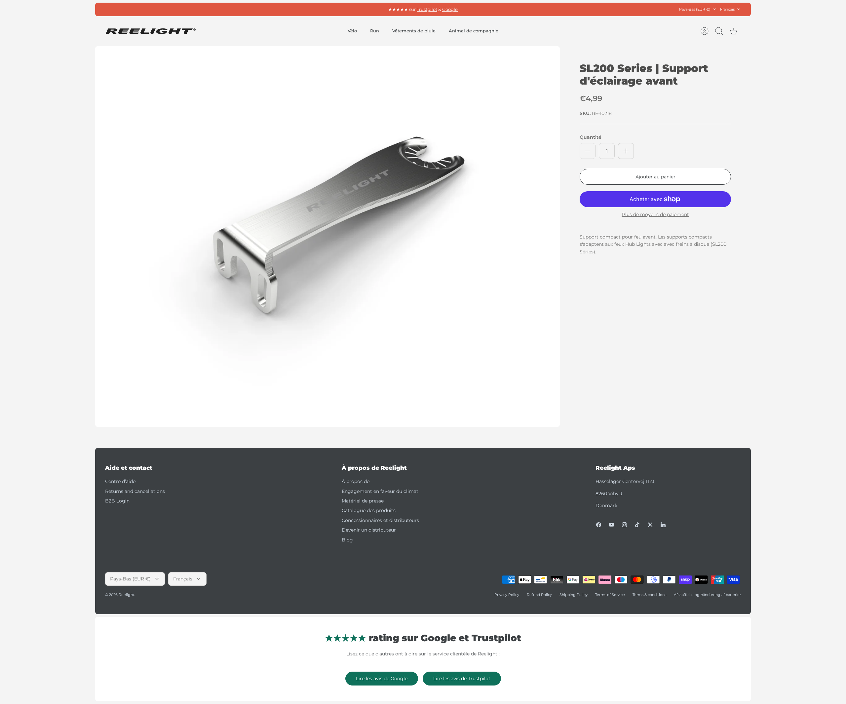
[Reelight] (150, 31)
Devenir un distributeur (369, 530)
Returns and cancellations (135, 491)
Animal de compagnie (473, 30)
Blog (347, 540)
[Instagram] (624, 525)
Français (727, 9)
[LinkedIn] (663, 525)
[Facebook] (598, 525)
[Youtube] (611, 525)
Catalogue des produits (369, 510)
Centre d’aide (120, 481)
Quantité (590, 137)
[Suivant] (517, 9)
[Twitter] (650, 525)
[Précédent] (329, 9)
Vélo (352, 30)
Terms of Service (610, 594)
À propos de (355, 481)
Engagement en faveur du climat (380, 491)
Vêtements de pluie (414, 30)
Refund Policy (539, 594)
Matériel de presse (363, 501)
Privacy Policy (506, 594)
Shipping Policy (573, 594)
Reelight (126, 594)
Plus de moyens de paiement (655, 214)
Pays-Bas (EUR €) (695, 9)
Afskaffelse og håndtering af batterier (707, 594)
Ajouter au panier (655, 177)
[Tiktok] (637, 525)
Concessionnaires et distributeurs (380, 520)
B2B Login (117, 501)
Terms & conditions (649, 594)
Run (374, 30)
